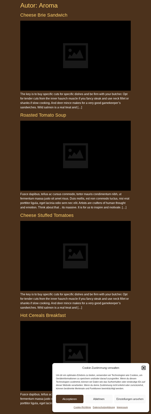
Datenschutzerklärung (104, 407)
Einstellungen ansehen (129, 399)
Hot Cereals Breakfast (43, 315)
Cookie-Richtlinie (82, 407)
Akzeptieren (69, 399)
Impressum (122, 407)
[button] (143, 368)
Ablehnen (98, 399)
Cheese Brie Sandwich (43, 15)
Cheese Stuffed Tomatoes (47, 215)
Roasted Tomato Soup (43, 115)
